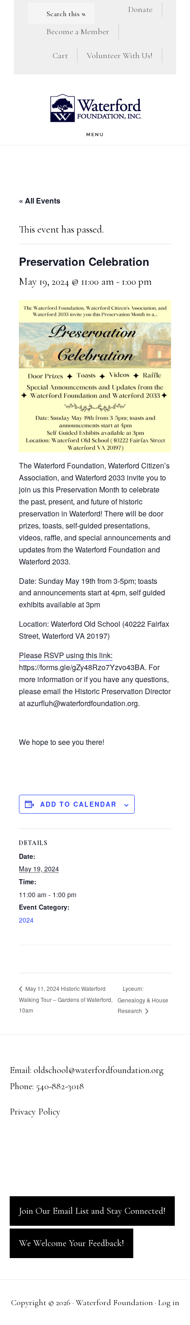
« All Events (39, 200)
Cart (60, 55)
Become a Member (77, 31)
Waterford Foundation (95, 108)
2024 (26, 919)
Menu (95, 134)
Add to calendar (78, 804)
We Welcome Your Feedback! (71, 1243)
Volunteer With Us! (120, 55)
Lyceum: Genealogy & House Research (143, 999)
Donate (140, 9)
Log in (168, 1302)
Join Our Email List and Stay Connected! (92, 1211)
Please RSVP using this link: (66, 655)
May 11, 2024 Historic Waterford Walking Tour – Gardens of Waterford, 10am (66, 999)
